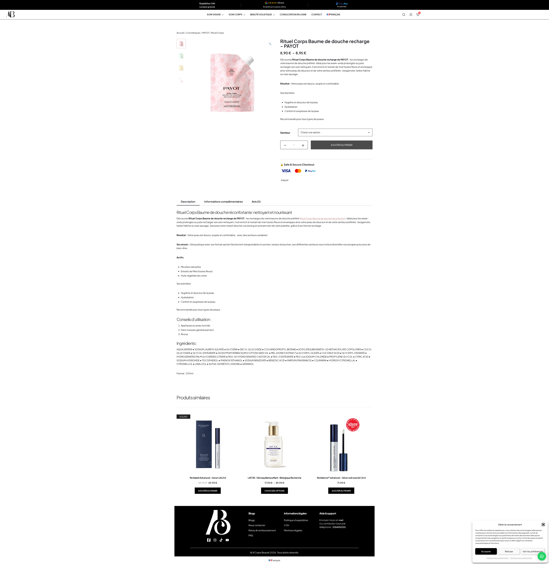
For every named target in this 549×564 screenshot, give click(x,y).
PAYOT (205, 32)
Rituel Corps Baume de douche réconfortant (322, 218)
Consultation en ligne (293, 14)
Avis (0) (256, 201)
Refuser (509, 551)
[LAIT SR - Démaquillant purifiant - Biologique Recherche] (274, 444)
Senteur (285, 132)
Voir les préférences (533, 551)
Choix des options (274, 490)
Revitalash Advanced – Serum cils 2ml (208, 477)
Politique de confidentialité (497, 558)
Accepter (486, 551)
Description (188, 201)
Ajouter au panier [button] (207, 490)
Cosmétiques (193, 32)
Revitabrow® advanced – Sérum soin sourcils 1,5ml (341, 477)
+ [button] (303, 144)
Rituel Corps (217, 32)
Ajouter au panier (341, 144)
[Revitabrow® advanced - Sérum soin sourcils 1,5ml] (341, 444)
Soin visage (214, 14)
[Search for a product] (404, 14)
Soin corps (235, 14)
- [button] (285, 144)
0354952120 (339, 527)
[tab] (188, 201)
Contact (316, 14)
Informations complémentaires (223, 201)
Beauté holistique (261, 14)
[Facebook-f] (208, 540)
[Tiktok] (221, 540)
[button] (543, 524)
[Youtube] (227, 540)
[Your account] (411, 14)
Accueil (180, 32)
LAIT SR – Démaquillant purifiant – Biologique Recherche (274, 477)
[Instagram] (215, 540)
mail (341, 520)
